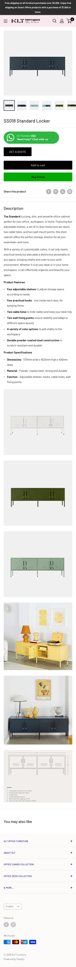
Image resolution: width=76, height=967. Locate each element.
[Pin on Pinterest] (55, 191)
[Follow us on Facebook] (6, 924)
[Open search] (55, 21)
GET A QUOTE (17, 151)
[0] (69, 21)
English (9, 906)
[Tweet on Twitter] (62, 191)
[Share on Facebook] (48, 191)
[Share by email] (69, 191)
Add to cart (38, 165)
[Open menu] (5, 21)
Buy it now (38, 177)
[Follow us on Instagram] (13, 924)
